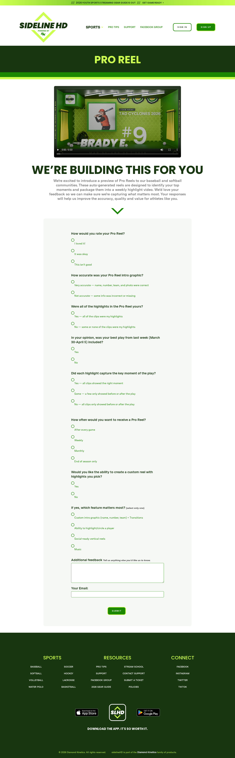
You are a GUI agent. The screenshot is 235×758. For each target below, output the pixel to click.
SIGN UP (206, 27)
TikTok (182, 687)
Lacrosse (68, 680)
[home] (49, 27)
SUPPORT (129, 27)
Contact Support (134, 673)
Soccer (68, 666)
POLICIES (134, 687)
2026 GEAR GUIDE (101, 687)
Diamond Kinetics (146, 752)
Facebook (183, 666)
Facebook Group (101, 680)
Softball (36, 673)
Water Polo (36, 687)
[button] (94, 27)
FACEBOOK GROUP (151, 27)
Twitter (183, 680)
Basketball (68, 687)
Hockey (68, 673)
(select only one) (107, 508)
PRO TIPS (113, 27)
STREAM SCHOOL (134, 666)
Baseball (36, 666)
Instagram (182, 673)
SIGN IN (182, 27)
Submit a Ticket (134, 680)
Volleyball (36, 680)
